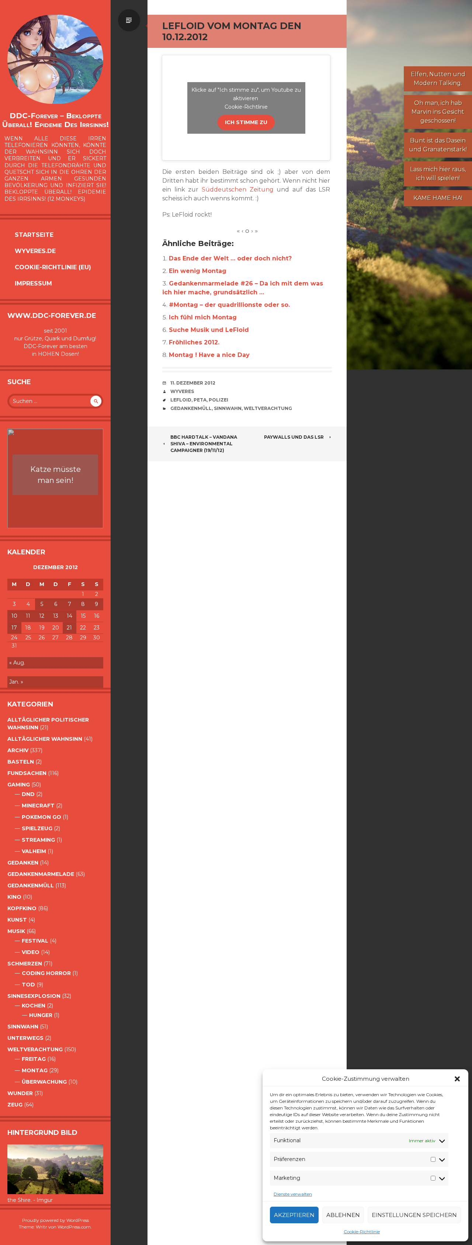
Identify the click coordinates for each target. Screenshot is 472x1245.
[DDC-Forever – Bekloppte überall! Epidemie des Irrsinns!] (55, 59)
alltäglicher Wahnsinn (44, 739)
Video (30, 952)
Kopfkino (22, 908)
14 (69, 616)
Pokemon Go (41, 817)
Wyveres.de (35, 251)
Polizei (218, 400)
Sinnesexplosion (33, 996)
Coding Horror (46, 973)
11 (28, 616)
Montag (35, 1070)
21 (69, 627)
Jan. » (16, 681)
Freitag (34, 1059)
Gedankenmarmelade (40, 874)
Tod (28, 984)
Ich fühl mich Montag (203, 317)
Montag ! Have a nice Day (209, 354)
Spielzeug (37, 828)
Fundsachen (26, 773)
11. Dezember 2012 (192, 383)
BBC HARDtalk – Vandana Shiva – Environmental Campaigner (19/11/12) (203, 443)
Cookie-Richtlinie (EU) (53, 267)
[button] (457, 1079)
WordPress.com (74, 1227)
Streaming (38, 840)
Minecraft (38, 805)
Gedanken (22, 862)
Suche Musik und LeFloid (209, 329)
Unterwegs (25, 1038)
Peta (200, 400)
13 (55, 616)
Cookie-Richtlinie (362, 1231)
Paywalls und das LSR (294, 437)
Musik (16, 931)
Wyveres (182, 391)
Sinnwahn (22, 1026)
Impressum (33, 283)
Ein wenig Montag (197, 270)
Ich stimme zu (246, 122)
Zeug (14, 1104)
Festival (35, 940)
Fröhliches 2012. (194, 342)
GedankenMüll (30, 885)
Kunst (17, 919)
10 (14, 616)
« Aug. (17, 662)
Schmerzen (24, 963)
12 (41, 616)
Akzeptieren (294, 1214)
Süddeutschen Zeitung (238, 189)
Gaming (18, 784)
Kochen (33, 1005)
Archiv (17, 750)
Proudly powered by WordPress (55, 1220)
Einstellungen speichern (414, 1214)
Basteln (20, 761)
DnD (28, 794)
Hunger (40, 1015)
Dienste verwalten (293, 1194)
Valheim (34, 851)
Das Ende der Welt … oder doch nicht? (230, 258)
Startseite (34, 234)
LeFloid (180, 400)
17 (14, 627)
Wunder (20, 1093)
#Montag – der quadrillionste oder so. (229, 304)
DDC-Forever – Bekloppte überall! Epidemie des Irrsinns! (55, 120)
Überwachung (44, 1082)
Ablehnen (343, 1214)
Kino (14, 897)
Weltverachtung (35, 1049)
